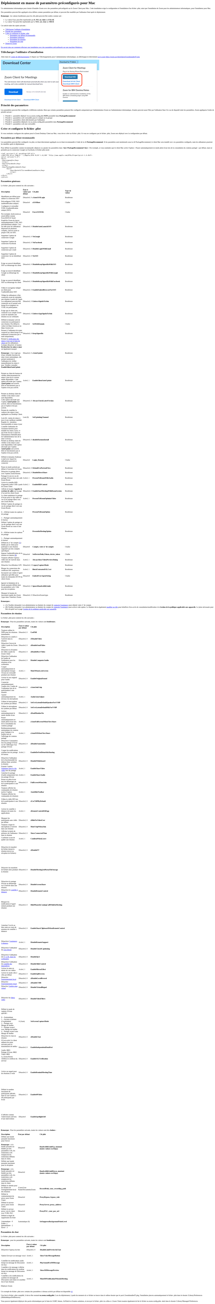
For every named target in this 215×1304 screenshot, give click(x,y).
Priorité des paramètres (13, 31)
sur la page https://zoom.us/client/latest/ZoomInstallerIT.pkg (119, 57)
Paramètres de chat (16, 41)
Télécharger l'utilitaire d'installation (17, 29)
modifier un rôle (112, 607)
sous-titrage (7, 950)
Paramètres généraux (17, 37)
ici (72, 1291)
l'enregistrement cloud (9, 984)
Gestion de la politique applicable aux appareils (39, 609)
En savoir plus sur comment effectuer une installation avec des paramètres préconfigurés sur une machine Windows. (41, 47)
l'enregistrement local (8, 979)
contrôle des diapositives (6, 965)
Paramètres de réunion (18, 39)
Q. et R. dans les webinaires (8, 958)
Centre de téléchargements (20, 57)
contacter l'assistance (61, 605)
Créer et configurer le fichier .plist (17, 33)
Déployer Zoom (11, 43)
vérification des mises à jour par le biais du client (10, 341)
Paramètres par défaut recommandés (22, 35)
